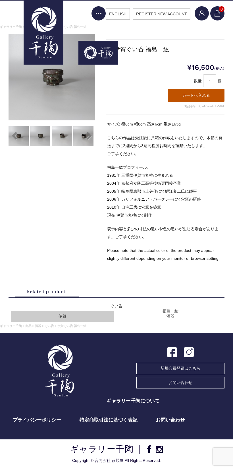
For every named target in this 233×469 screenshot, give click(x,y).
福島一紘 (170, 311)
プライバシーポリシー (37, 420)
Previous (14, 136)
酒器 (170, 316)
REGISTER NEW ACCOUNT (161, 14)
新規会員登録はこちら (180, 368)
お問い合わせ (180, 382)
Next (89, 136)
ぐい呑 (116, 306)
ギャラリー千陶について (133, 401)
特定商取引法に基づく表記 (109, 420)
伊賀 (62, 316)
